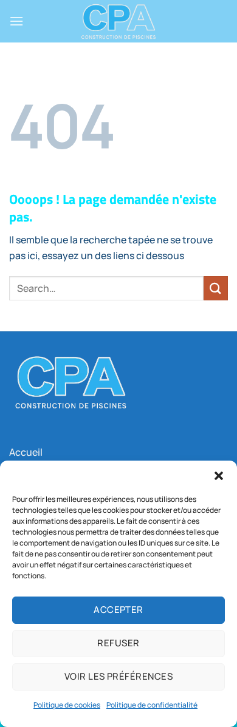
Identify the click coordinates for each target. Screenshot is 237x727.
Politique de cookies (66, 705)
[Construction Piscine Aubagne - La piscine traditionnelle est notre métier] (118, 21)
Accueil (26, 452)
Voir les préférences (118, 676)
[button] (219, 476)
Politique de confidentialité (151, 705)
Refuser (118, 643)
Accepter (118, 609)
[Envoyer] (216, 288)
